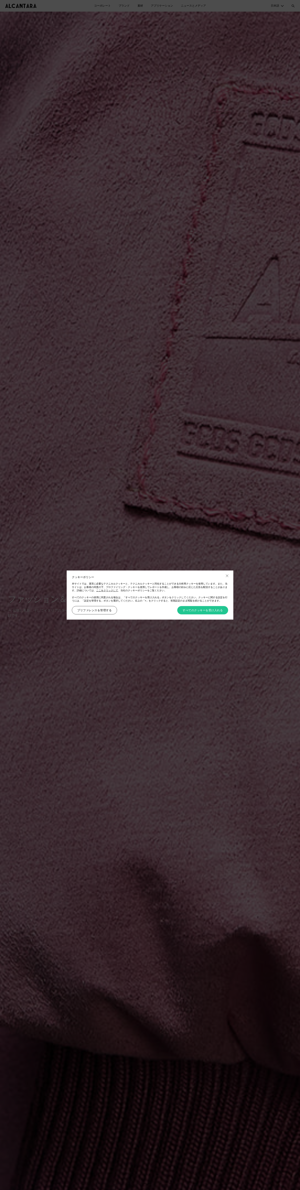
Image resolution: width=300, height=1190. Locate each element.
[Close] (227, 576)
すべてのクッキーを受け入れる (203, 610)
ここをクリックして (107, 590)
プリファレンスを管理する (94, 610)
